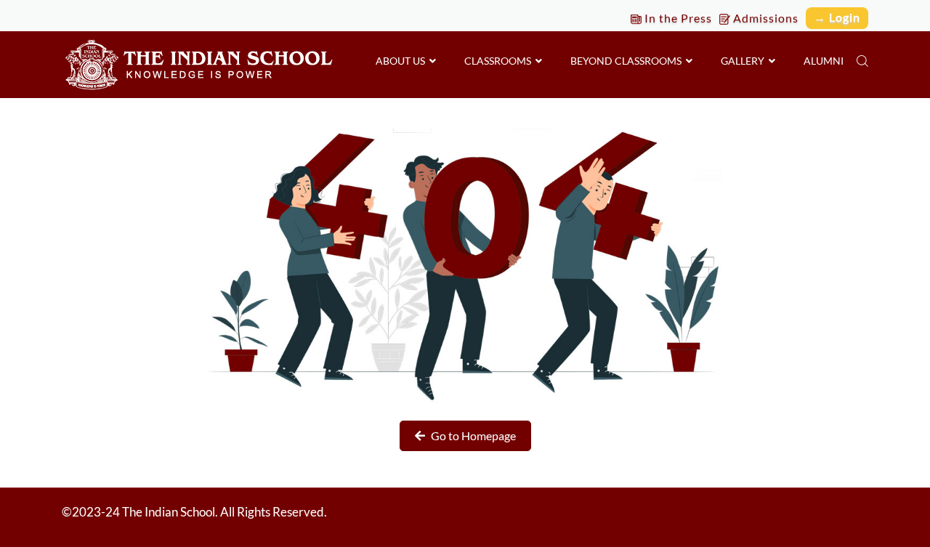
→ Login (837, 17)
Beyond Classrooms (628, 60)
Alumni (824, 60)
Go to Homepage (472, 435)
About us (402, 60)
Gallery (745, 60)
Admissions (764, 18)
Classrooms (499, 60)
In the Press (677, 18)
